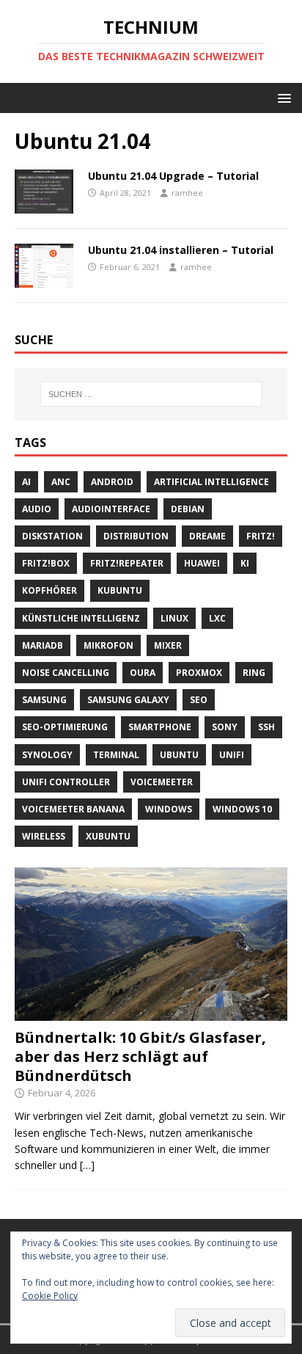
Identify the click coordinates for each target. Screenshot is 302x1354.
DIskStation (52, 536)
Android (112, 482)
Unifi (231, 755)
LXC (217, 618)
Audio (36, 509)
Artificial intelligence (211, 482)
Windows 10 (242, 809)
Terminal (116, 755)
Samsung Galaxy (128, 700)
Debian (188, 509)
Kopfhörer (49, 590)
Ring (254, 672)
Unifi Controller (66, 782)
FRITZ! (260, 536)
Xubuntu (108, 836)
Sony (224, 727)
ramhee (187, 192)
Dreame (207, 536)
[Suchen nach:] (151, 394)
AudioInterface (111, 509)
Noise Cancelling (65, 672)
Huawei (202, 563)
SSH (266, 727)
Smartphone (159, 727)
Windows (168, 809)
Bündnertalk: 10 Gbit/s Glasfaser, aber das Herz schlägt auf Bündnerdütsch (140, 1056)
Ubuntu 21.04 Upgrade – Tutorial (173, 176)
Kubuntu (119, 590)
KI (244, 563)
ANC (60, 482)
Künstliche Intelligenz (81, 618)
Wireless (43, 836)
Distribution (136, 536)
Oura (142, 672)
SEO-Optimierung (65, 727)
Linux (174, 618)
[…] (87, 1165)
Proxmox (199, 672)
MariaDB (42, 645)
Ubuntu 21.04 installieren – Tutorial (180, 250)
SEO (198, 700)
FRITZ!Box (46, 563)
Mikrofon (108, 645)
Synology (47, 755)
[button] (281, 97)
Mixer (168, 645)
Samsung (44, 700)
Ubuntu (179, 755)
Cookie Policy (50, 1295)
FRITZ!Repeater (126, 563)
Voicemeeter (161, 782)
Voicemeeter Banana (73, 809)
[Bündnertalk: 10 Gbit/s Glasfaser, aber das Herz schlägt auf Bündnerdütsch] (151, 1012)
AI (26, 482)
